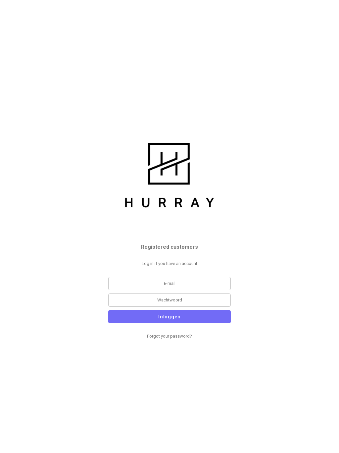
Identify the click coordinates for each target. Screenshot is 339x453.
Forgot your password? (169, 336)
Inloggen (169, 316)
